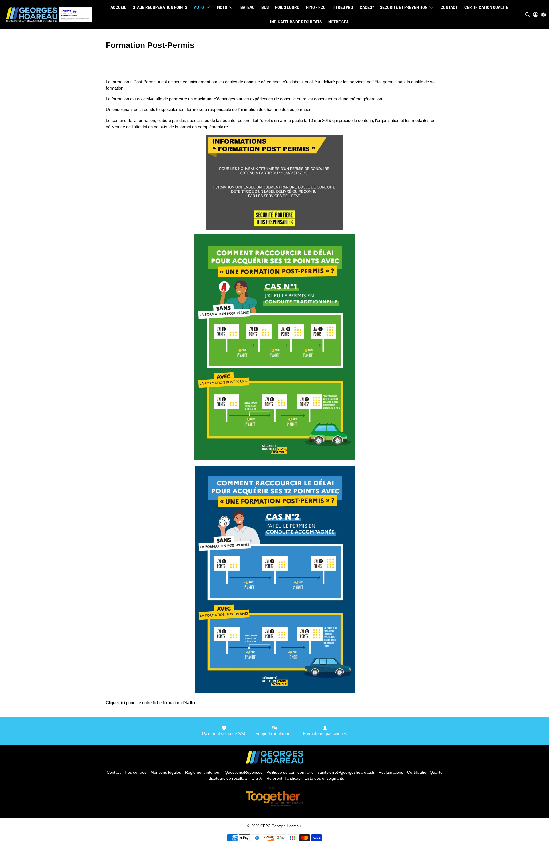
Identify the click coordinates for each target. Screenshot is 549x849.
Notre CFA (338, 21)
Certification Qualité (486, 7)
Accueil (118, 7)
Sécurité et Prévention (403, 7)
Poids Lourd (287, 7)
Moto (222, 7)
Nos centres (135, 772)
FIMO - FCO (316, 7)
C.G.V (257, 778)
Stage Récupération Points (160, 7)
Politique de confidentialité (290, 772)
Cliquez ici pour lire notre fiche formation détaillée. (152, 702)
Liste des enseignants (324, 778)
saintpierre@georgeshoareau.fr (346, 772)
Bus (265, 7)
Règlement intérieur (203, 772)
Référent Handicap (283, 778)
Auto (199, 7)
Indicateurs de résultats (296, 21)
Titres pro (342, 7)
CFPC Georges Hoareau (280, 826)
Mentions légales (165, 772)
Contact (449, 7)
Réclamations (391, 772)
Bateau (247, 7)
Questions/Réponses (243, 772)
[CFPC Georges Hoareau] (49, 14)
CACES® (367, 7)
